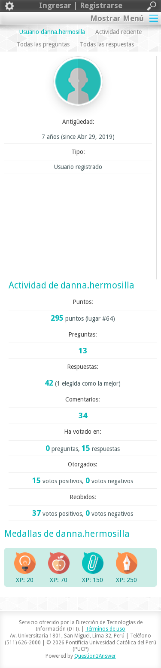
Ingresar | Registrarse (80, 5)
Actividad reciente (118, 31)
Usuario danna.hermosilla (52, 31)
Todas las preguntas (43, 44)
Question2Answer (95, 656)
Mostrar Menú (117, 18)
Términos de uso (105, 629)
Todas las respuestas (107, 44)
